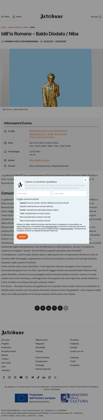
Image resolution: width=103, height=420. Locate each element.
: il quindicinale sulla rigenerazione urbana (39, 210)
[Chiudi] (85, 180)
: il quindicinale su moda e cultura (35, 213)
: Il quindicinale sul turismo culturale (35, 217)
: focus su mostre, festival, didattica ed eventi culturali (44, 203)
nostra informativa (51, 226)
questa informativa (66, 229)
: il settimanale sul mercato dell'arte (36, 206)
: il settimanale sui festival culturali (35, 221)
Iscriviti (22, 237)
